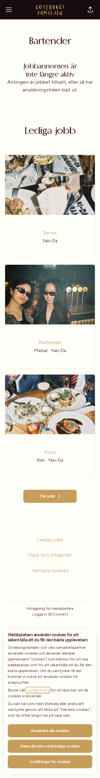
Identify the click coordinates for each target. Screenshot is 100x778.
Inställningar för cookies (50, 761)
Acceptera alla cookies (50, 730)
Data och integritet (50, 555)
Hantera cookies (50, 570)
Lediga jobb (50, 540)
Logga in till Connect (50, 614)
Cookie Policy (38, 690)
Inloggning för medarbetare (50, 608)
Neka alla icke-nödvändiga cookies (50, 746)
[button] (90, 9)
